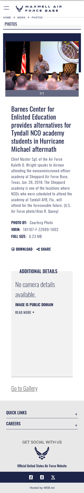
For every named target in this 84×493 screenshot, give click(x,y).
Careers (13, 424)
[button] (6, 8)
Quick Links (16, 413)
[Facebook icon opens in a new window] (31, 477)
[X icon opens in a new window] (53, 477)
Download (23, 249)
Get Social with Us (42, 442)
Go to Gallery (24, 388)
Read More (23, 312)
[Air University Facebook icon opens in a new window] (42, 477)
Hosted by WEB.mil (42, 487)
